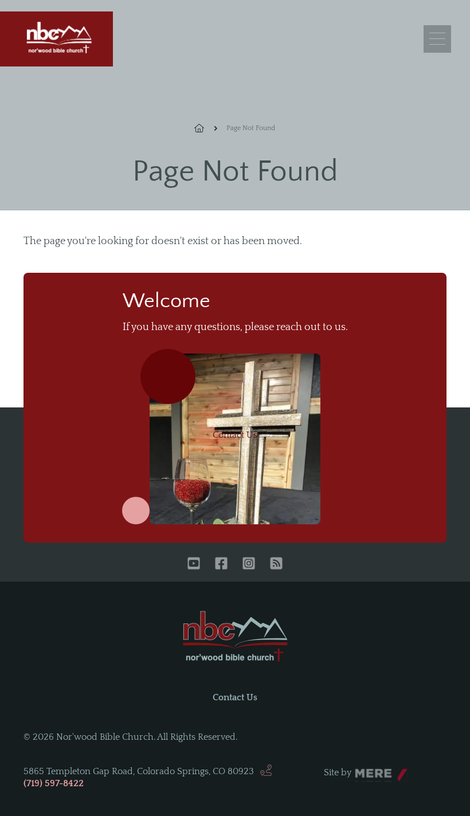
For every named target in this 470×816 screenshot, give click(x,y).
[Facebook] (221, 564)
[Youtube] (194, 564)
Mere (366, 769)
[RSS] (276, 564)
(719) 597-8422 (53, 783)
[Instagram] (249, 564)
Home (205, 128)
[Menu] (437, 39)
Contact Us (235, 435)
